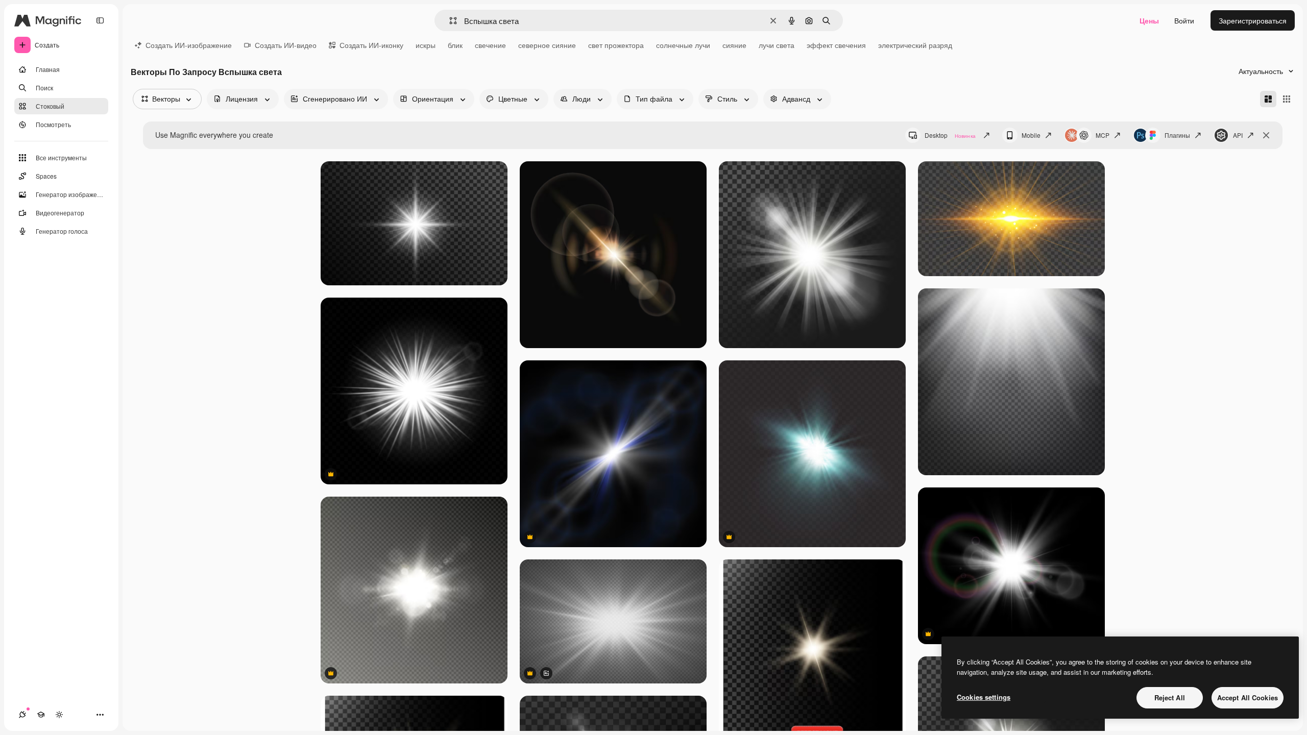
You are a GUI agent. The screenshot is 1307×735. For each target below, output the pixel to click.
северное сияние (547, 45)
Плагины (1177, 135)
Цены (1149, 20)
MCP (1102, 135)
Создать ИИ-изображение (189, 45)
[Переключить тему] (59, 714)
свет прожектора (616, 45)
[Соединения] (22, 714)
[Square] (1286, 99)
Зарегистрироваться (1253, 20)
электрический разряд (915, 45)
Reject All (1169, 697)
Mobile (1031, 135)
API (1238, 135)
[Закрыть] (1266, 135)
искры (425, 45)
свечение (490, 45)
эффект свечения (836, 45)
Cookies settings (983, 697)
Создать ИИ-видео (286, 45)
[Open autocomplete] (449, 20)
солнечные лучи (683, 45)
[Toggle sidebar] (100, 20)
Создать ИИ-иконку (371, 45)
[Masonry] (1268, 99)
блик (455, 45)
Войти (1184, 20)
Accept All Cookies (1247, 697)
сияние (734, 45)
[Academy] (41, 714)
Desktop (950, 135)
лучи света (776, 45)
